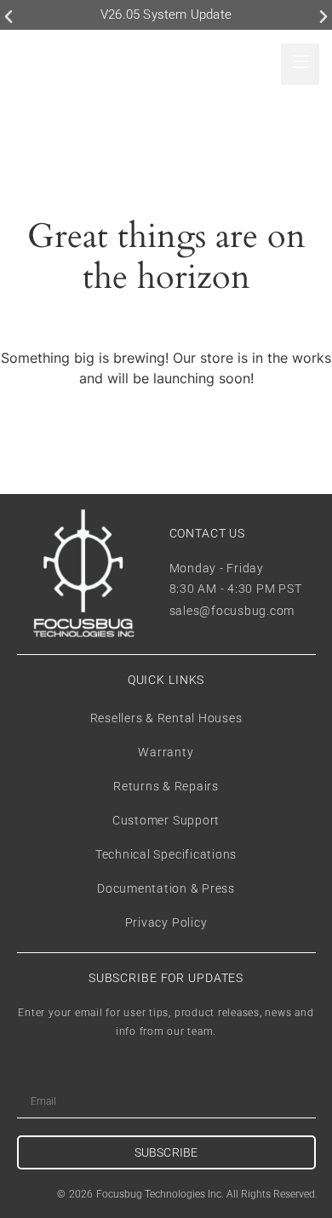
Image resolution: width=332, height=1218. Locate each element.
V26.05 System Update (166, 14)
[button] (8, 17)
